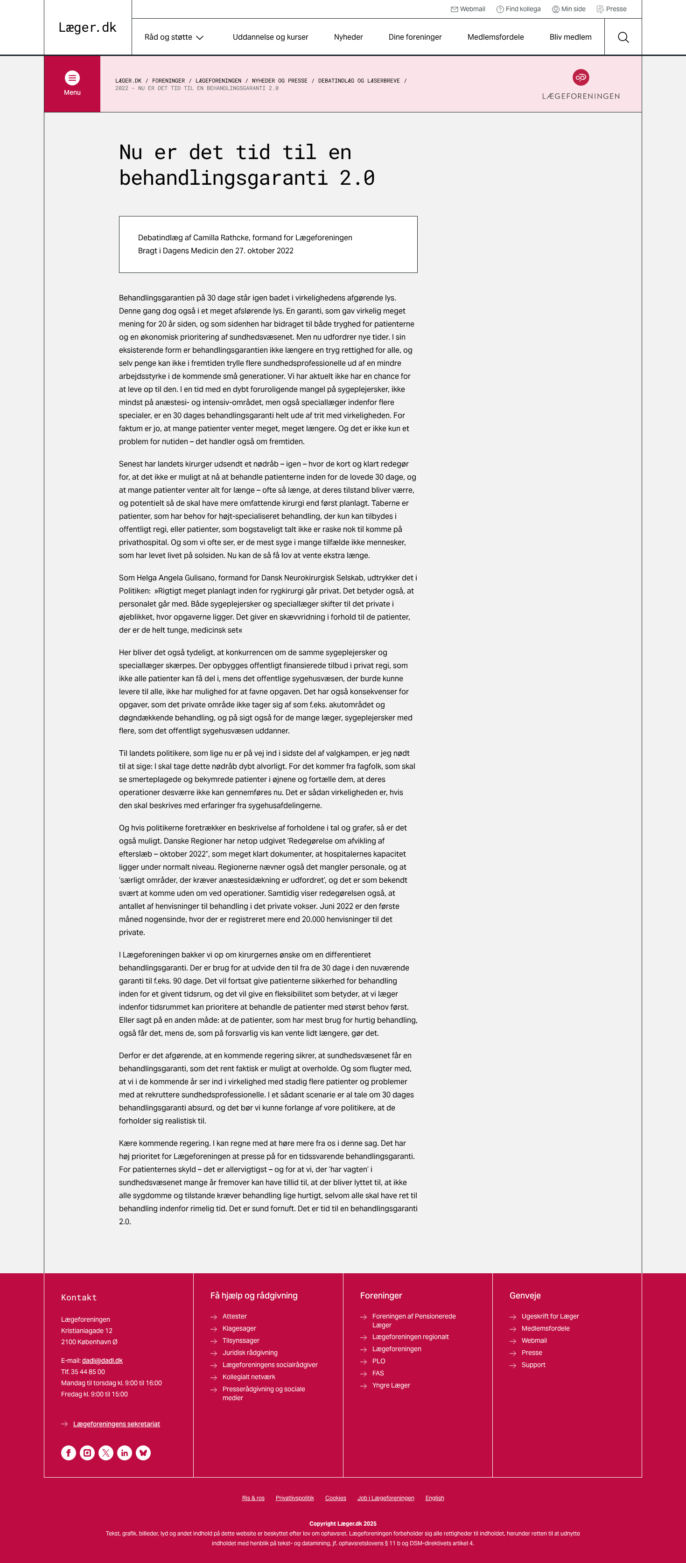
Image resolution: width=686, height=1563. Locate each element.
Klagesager (239, 1328)
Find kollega (523, 9)
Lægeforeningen (218, 80)
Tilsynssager (241, 1340)
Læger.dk (128, 80)
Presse (616, 9)
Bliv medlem (571, 37)
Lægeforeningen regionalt (410, 1337)
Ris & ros (253, 1497)
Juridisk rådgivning (250, 1352)
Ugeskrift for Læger (550, 1316)
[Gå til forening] (581, 84)
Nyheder (348, 37)
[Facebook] (68, 1452)
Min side (573, 9)
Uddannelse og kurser (270, 37)
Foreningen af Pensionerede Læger (414, 1320)
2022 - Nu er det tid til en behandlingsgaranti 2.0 (197, 87)
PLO (378, 1361)
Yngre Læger (391, 1385)
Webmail (472, 9)
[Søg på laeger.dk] (623, 37)
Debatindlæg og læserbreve (359, 80)
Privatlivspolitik (295, 1497)
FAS (378, 1373)
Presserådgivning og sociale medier (264, 1393)
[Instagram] (87, 1452)
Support (534, 1365)
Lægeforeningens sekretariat (116, 1424)
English (435, 1497)
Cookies (335, 1497)
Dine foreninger (415, 37)
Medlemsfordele (496, 37)
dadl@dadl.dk (102, 1360)
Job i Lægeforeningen (385, 1497)
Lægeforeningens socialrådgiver (270, 1365)
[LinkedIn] (124, 1452)
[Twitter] (105, 1452)
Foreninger (168, 80)
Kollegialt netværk (249, 1377)
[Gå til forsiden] (88, 28)
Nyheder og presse (280, 80)
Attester (235, 1316)
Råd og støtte (168, 37)
